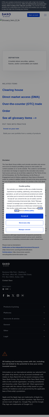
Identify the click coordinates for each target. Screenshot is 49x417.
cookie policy (19, 210)
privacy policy (35, 210)
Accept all (24, 216)
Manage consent (24, 229)
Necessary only (24, 223)
